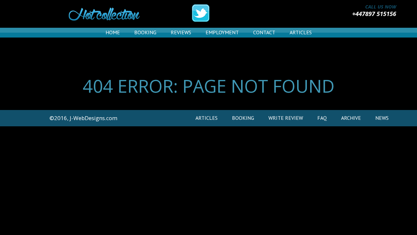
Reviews (181, 32)
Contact (264, 32)
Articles (301, 32)
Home (113, 32)
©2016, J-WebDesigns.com (83, 118)
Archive (351, 118)
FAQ (322, 118)
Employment (222, 32)
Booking (145, 32)
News (382, 118)
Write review (285, 118)
